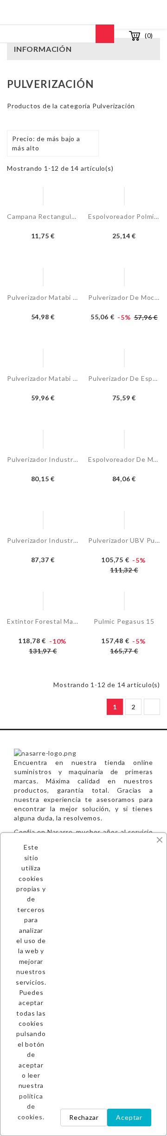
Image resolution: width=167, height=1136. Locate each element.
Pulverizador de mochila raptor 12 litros (124, 297)
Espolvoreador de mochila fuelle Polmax (124, 459)
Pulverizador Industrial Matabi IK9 (43, 459)
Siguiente (151, 707)
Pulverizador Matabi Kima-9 (43, 297)
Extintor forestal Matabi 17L (43, 621)
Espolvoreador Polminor (124, 216)
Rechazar (83, 1117)
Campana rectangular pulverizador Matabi (43, 216)
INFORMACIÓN (43, 48)
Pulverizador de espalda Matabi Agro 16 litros (124, 378)
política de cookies (30, 1106)
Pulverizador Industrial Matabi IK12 (43, 540)
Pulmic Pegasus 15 (124, 621)
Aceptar (129, 1117)
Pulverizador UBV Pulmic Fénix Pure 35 (124, 540)
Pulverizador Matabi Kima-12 (43, 378)
